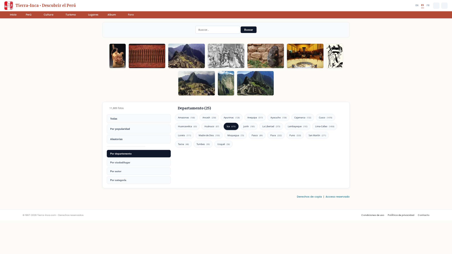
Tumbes (203, 144)
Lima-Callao (324, 126)
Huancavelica (187, 126)
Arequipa (255, 117)
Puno (295, 135)
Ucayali (223, 144)
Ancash (209, 117)
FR (428, 5)
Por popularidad (120, 129)
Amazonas (186, 117)
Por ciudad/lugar (120, 162)
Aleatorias (116, 139)
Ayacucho (278, 117)
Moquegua (235, 135)
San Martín (317, 135)
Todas (113, 118)
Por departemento (121, 153)
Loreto (184, 135)
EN (416, 5)
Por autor (115, 171)
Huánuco (211, 126)
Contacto (423, 215)
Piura (276, 135)
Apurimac (232, 117)
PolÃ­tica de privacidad (401, 215)
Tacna (183, 144)
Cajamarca (302, 117)
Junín (249, 126)
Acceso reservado (338, 196)
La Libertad (271, 126)
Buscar (248, 29)
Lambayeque (297, 126)
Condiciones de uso (372, 215)
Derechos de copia (309, 196)
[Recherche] (436, 5)
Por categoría (118, 180)
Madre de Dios (209, 135)
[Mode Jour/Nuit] (444, 5)
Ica (231, 126)
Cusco (325, 117)
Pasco (257, 135)
